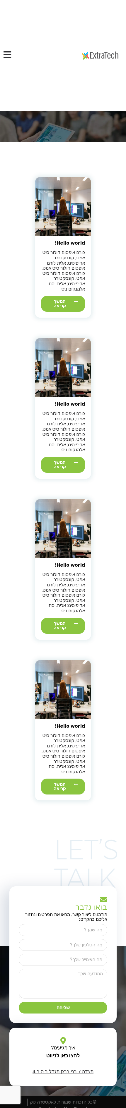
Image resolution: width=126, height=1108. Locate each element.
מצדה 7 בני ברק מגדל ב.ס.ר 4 (63, 1071)
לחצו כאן (69, 1055)
